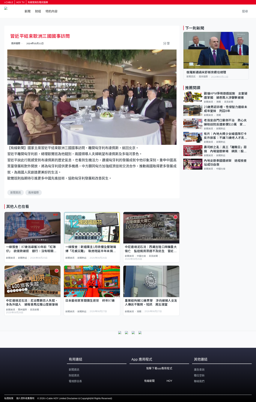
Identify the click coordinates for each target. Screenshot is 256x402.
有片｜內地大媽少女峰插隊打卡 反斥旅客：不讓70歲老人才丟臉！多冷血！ (226, 136)
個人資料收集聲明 (25, 398)
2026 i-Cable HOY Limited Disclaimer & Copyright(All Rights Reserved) (76, 398)
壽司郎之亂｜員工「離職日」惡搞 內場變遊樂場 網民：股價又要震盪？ (225, 149)
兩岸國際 (33, 192)
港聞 (139, 311)
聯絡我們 (199, 381)
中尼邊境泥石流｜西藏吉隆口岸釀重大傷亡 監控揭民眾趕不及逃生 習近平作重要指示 (151, 249)
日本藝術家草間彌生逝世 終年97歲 (90, 300)
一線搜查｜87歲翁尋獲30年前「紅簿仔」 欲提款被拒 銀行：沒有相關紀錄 (31, 249)
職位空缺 (199, 375)
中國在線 (141, 256)
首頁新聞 (153, 256)
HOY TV (20, 2)
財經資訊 (74, 375)
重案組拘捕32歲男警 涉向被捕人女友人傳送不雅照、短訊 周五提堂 (151, 302)
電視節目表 (75, 381)
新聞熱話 (22, 258)
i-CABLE (8, 2)
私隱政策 (8, 398)
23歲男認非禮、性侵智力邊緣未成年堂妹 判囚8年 (225, 109)
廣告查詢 (199, 369)
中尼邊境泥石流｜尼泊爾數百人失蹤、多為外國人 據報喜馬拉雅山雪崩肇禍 (32, 302)
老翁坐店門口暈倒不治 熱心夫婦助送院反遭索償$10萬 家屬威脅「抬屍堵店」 (225, 122)
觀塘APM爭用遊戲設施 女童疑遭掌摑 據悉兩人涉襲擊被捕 (225, 95)
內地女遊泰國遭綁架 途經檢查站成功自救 (225, 162)
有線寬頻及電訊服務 (38, 2)
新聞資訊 (15, 192)
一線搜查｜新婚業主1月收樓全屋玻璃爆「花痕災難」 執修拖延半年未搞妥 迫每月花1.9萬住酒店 (91, 249)
